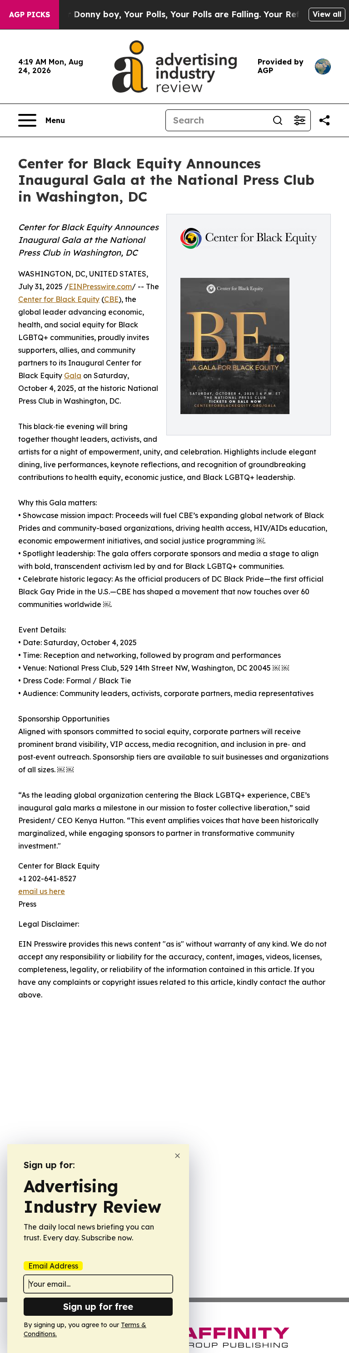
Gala (72, 375)
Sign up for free (98, 1306)
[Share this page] (324, 120)
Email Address (53, 1265)
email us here (41, 891)
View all (327, 14)
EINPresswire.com (100, 286)
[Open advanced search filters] (299, 120)
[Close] (177, 1155)
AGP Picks (29, 14)
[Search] (278, 120)
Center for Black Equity (59, 299)
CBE (111, 299)
